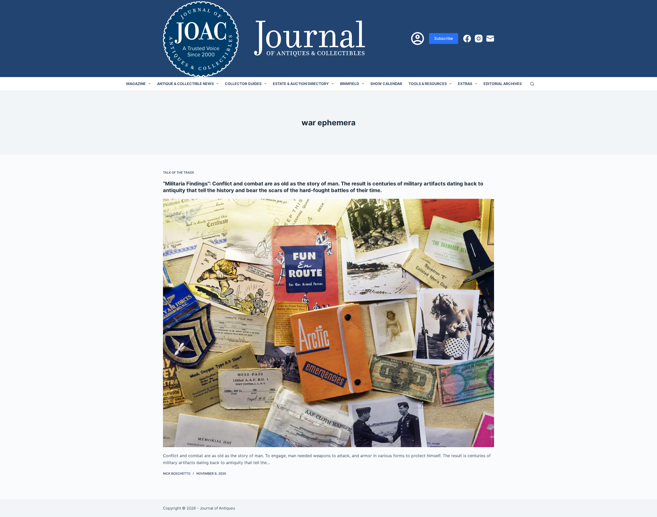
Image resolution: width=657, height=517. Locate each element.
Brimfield (349, 83)
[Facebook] (467, 38)
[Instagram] (478, 38)
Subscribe (443, 38)
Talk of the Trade (178, 172)
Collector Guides (243, 83)
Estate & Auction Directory (301, 83)
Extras (465, 83)
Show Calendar (386, 83)
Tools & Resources (428, 83)
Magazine (136, 83)
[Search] (532, 84)
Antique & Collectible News (185, 83)
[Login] (417, 38)
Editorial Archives (503, 83)
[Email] (490, 38)
